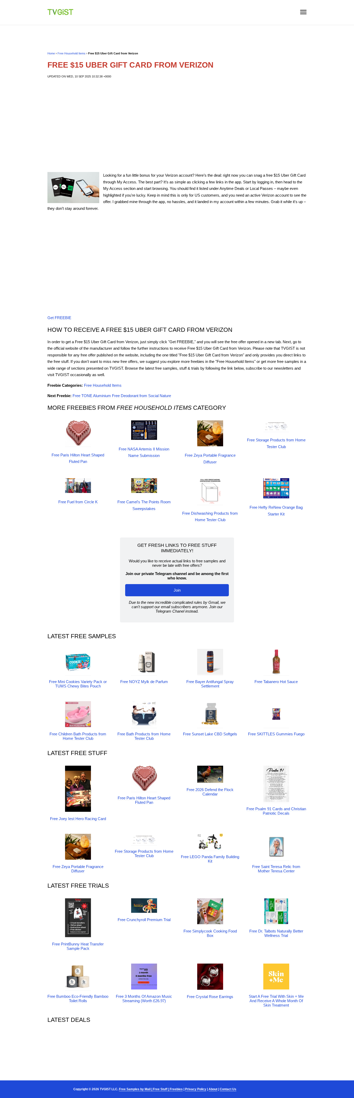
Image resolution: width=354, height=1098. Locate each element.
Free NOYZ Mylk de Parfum (144, 681)
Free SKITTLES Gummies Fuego (276, 734)
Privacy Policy (195, 1089)
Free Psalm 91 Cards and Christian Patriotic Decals (276, 811)
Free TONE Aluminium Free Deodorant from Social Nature (122, 395)
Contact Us (228, 1089)
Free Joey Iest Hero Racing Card (78, 818)
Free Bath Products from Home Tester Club (144, 736)
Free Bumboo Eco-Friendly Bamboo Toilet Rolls (77, 998)
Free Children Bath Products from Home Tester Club (77, 736)
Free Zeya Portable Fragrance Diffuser (78, 868)
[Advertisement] (177, 125)
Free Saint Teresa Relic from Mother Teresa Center (276, 868)
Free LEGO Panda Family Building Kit (210, 859)
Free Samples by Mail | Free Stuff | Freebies (151, 1089)
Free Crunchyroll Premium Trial (144, 919)
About (213, 1089)
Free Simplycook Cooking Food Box (210, 933)
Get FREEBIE (59, 317)
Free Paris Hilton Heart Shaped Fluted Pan (144, 800)
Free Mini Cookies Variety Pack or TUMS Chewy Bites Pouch (78, 683)
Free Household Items (72, 53)
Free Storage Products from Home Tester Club (144, 853)
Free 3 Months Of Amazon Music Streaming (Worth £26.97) (144, 998)
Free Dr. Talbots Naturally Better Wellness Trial (276, 933)
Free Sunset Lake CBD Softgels (210, 734)
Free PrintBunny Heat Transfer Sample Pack (78, 946)
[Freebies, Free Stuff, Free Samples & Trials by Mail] (60, 13)
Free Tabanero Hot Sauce (276, 681)
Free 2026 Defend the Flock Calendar (210, 791)
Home (51, 53)
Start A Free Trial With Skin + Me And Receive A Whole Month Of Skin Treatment (276, 1000)
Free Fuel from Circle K (78, 502)
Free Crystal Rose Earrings (210, 996)
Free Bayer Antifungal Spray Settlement (210, 683)
